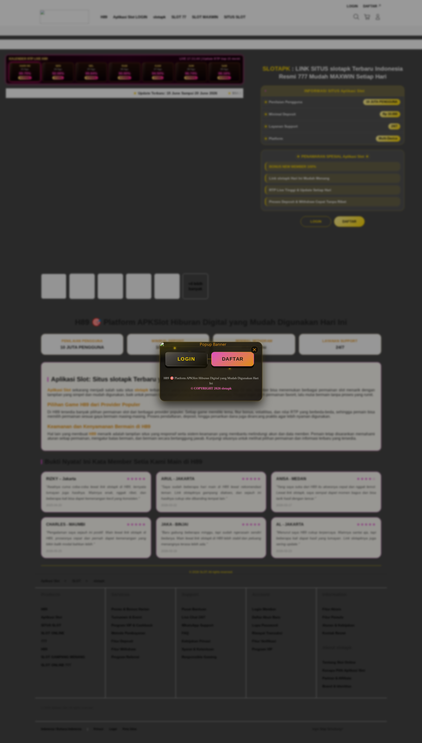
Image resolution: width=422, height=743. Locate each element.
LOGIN (186, 359)
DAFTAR (232, 359)
